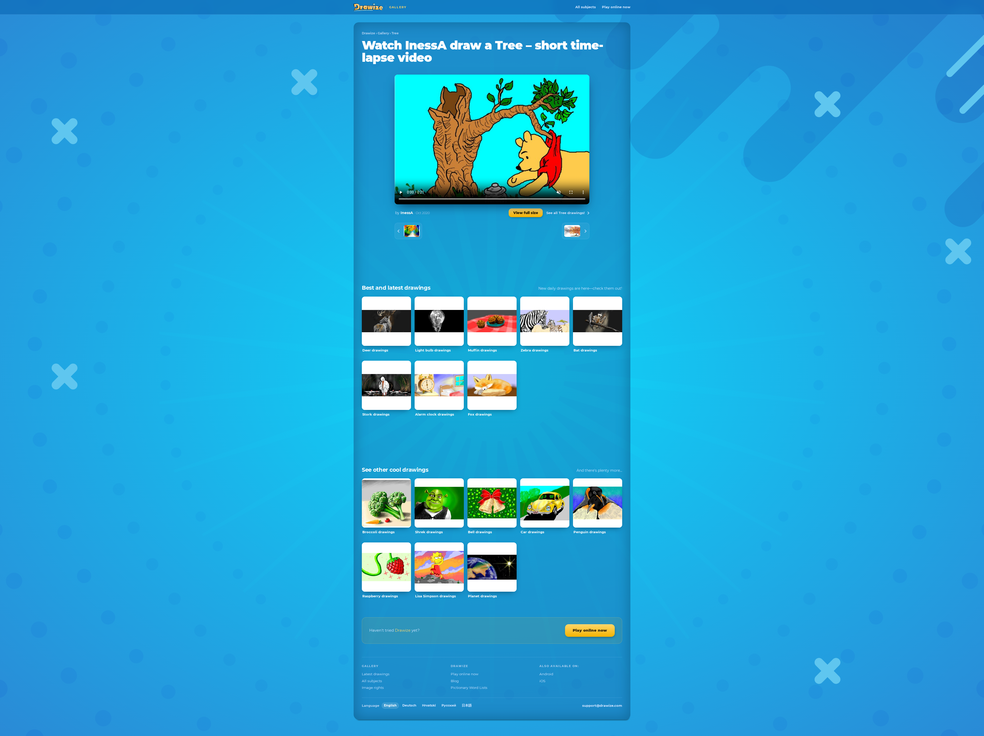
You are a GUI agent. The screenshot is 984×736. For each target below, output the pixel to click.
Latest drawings (375, 674)
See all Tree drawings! (565, 213)
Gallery (383, 33)
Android (546, 674)
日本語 (467, 705)
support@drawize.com (602, 705)
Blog (455, 681)
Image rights (373, 687)
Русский (449, 705)
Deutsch (409, 705)
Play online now (616, 7)
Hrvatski (429, 705)
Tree (395, 33)
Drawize (368, 33)
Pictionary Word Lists (469, 687)
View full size (525, 213)
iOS (542, 681)
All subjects (585, 7)
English (390, 705)
